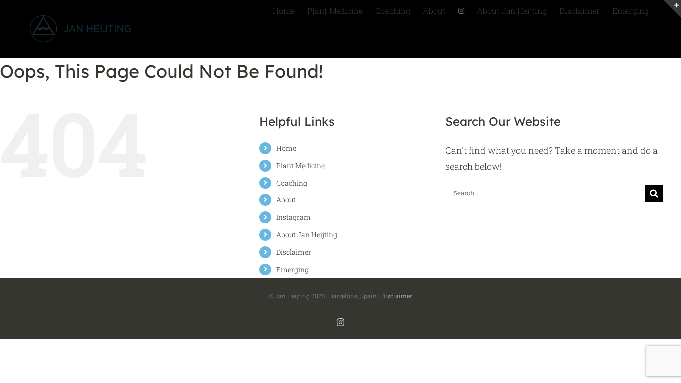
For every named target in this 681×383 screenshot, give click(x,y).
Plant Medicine (300, 165)
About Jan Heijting (306, 234)
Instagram (293, 217)
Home (286, 148)
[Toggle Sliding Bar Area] (672, 9)
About (286, 199)
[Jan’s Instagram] (461, 10)
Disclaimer (293, 252)
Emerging (292, 269)
